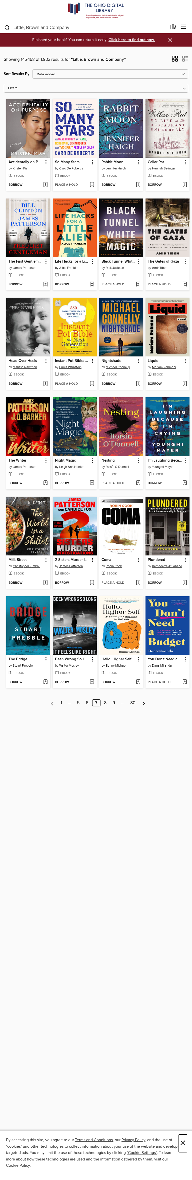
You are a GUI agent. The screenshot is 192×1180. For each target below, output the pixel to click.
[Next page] (144, 703)
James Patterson (24, 268)
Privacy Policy (133, 1139)
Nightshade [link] (111, 361)
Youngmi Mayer (163, 467)
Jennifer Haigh (116, 168)
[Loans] (173, 28)
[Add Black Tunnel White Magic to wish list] (138, 284)
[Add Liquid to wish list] (185, 384)
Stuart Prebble (23, 666)
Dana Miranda (162, 666)
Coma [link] (106, 560)
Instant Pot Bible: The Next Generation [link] (72, 361)
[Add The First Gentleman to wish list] (45, 284)
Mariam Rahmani (164, 367)
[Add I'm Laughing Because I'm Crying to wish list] (185, 483)
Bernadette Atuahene (167, 566)
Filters (13, 88)
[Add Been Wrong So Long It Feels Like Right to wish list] (92, 682)
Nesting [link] (108, 460)
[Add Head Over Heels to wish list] (45, 384)
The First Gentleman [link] (25, 261)
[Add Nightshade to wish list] (138, 384)
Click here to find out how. (131, 40)
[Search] (7, 27)
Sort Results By (17, 74)
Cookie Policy (18, 1165)
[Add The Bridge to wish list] (45, 682)
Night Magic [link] (65, 460)
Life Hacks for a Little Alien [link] (72, 261)
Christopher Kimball (26, 566)
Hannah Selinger (163, 168)
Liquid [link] (153, 361)
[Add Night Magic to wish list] (92, 483)
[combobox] (86, 28)
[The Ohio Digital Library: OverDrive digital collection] (96, 11)
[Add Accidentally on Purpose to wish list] (45, 185)
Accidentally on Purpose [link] (25, 162)
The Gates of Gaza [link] (163, 261)
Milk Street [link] (17, 560)
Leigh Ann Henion (71, 467)
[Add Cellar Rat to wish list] (185, 185)
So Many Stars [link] (67, 162)
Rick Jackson (115, 268)
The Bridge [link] (17, 659)
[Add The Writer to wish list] (45, 483)
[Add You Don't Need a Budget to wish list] (185, 682)
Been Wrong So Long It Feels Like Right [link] (72, 659)
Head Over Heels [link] (22, 361)
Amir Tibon (159, 268)
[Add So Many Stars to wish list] (92, 185)
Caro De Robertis (71, 168)
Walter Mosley (69, 666)
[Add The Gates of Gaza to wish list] (185, 284)
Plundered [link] (156, 560)
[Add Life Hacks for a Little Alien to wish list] (92, 284)
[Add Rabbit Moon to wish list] (138, 185)
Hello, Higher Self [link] (117, 659)
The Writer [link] (17, 460)
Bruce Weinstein (70, 367)
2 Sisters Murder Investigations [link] (72, 560)
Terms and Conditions (94, 1139)
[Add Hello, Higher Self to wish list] (138, 682)
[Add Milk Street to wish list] (45, 583)
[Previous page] (52, 703)
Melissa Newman (25, 367)
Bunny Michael (116, 666)
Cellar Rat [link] (156, 162)
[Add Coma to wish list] (138, 583)
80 (133, 703)
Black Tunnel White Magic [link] (119, 261)
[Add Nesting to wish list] (138, 483)
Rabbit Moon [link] (113, 162)
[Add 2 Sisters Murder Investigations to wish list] (92, 583)
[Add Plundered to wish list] (185, 583)
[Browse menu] (183, 27)
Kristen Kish (21, 168)
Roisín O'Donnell (117, 467)
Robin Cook (114, 566)
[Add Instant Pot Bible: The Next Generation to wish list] (92, 384)
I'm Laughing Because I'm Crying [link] (165, 460)
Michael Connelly (118, 367)
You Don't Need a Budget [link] (165, 659)
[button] (175, 60)
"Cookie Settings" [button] (142, 1152)
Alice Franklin (68, 268)
